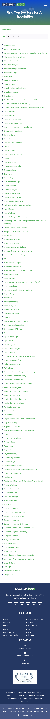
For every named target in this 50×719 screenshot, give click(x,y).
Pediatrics (8, 415)
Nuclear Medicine (11, 309)
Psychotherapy (10, 453)
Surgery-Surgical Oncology (15, 531)
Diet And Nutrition (11, 162)
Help (29, 629)
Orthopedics (9, 352)
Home (5, 619)
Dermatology (9, 150)
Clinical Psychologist (13, 119)
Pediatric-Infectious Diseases (17, 391)
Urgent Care (9, 563)
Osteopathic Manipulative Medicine (19, 356)
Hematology (9, 213)
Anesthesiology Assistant (15, 68)
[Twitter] (16, 604)
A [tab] (8, 36)
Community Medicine (13, 131)
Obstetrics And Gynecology (16, 321)
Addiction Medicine (12, 49)
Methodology (8, 632)
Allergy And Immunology (14, 57)
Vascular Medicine (12, 570)
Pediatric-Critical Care (13, 379)
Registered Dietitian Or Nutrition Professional (23, 481)
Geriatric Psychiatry (12, 197)
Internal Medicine (11, 243)
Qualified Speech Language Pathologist (21, 469)
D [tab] (22, 36)
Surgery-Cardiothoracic (14, 512)
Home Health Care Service (15, 227)
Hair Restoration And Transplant (18, 205)
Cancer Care (9, 84)
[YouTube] (28, 604)
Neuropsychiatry (11, 301)
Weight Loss (9, 574)
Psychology (9, 450)
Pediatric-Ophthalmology (15, 399)
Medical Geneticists (12, 266)
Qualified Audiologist (13, 465)
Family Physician (11, 178)
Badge (5, 625)
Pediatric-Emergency (13, 387)
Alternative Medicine (13, 61)
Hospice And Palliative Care (16, 231)
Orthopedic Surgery (12, 348)
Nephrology (9, 294)
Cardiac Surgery (11, 92)
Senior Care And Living (13, 489)
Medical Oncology (11, 274)
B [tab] (13, 36)
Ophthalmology (11, 337)
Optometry (9, 340)
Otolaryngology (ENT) (13, 360)
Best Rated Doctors (35, 619)
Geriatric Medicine (12, 193)
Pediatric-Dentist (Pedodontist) (18, 383)
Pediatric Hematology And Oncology (20, 372)
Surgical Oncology (12, 547)
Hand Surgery (10, 209)
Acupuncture (9, 45)
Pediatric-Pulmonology (14, 403)
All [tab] (4, 36)
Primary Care (9, 442)
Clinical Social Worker (13, 123)
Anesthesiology (10, 65)
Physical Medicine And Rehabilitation (19, 418)
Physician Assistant (12, 426)
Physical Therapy (11, 422)
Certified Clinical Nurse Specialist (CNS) (21, 100)
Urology (7, 567)
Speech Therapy (11, 496)
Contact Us (32, 625)
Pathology (8, 368)
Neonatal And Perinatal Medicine (18, 290)
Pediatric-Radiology (12, 407)
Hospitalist (8, 235)
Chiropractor (9, 115)
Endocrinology (10, 170)
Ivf (5, 259)
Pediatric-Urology (11, 411)
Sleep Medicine (10, 492)
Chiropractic (9, 111)
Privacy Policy (18, 711)
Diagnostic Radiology (13, 154)
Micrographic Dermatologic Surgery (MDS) (22, 282)
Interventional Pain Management (18, 251)
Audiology (8, 76)
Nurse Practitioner (12, 313)
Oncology (8, 333)
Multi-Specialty (10, 286)
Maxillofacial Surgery (12, 262)
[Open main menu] (45, 4)
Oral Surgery (9, 344)
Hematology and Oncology (15, 217)
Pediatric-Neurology (12, 395)
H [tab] (41, 36)
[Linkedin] (22, 604)
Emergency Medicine (13, 166)
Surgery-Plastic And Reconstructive (19, 528)
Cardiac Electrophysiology (15, 88)
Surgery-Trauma (11, 535)
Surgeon (7, 504)
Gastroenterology (12, 181)
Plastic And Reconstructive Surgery (19, 430)
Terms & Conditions (34, 711)
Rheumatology (10, 485)
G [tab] (36, 36)
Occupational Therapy (13, 329)
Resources (32, 622)
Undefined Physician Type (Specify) (19, 555)
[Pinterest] (34, 604)
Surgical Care (10, 543)
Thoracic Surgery (11, 551)
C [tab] (18, 36)
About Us (7, 622)
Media (5, 629)
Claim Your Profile (10, 635)
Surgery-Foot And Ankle (14, 516)
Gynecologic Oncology (14, 201)
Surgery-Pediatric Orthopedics (17, 524)
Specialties (6, 30)
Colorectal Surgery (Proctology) (18, 127)
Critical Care (9, 135)
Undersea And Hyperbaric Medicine (19, 559)
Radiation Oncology (12, 473)
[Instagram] (40, 604)
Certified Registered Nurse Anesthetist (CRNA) (24, 107)
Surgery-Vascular (11, 539)
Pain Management (12, 364)
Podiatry (7, 434)
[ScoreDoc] (13, 4)
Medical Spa (9, 278)
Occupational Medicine (14, 325)
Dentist (7, 146)
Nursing (7, 317)
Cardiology (8, 96)
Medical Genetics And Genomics (18, 270)
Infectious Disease (12, 239)
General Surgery (11, 189)
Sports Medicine (11, 500)
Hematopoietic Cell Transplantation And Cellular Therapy (25, 222)
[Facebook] (10, 604)
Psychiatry (8, 446)
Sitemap (31, 635)
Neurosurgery (10, 305)
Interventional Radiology (14, 255)
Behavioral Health (11, 80)
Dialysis (7, 158)
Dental (7, 139)
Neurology (8, 298)
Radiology (8, 477)
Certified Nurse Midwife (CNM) (17, 104)
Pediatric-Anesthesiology (15, 376)
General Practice (11, 185)
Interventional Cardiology (15, 247)
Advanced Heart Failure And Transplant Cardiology (26, 53)
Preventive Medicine (12, 438)
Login (45, 711)
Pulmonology (9, 461)
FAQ (29, 632)
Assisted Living (10, 72)
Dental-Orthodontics (13, 143)
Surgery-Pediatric (11, 520)
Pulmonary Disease (12, 457)
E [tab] (27, 36)
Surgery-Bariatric (11, 508)
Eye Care (8, 174)
